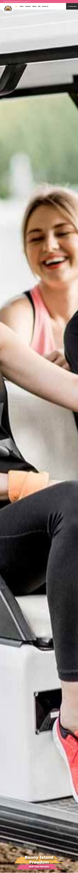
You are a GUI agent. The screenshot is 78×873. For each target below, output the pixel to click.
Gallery (34, 6)
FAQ (39, 6)
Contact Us (45, 6)
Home (16, 6)
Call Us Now (72, 6)
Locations (28, 6)
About (21, 6)
